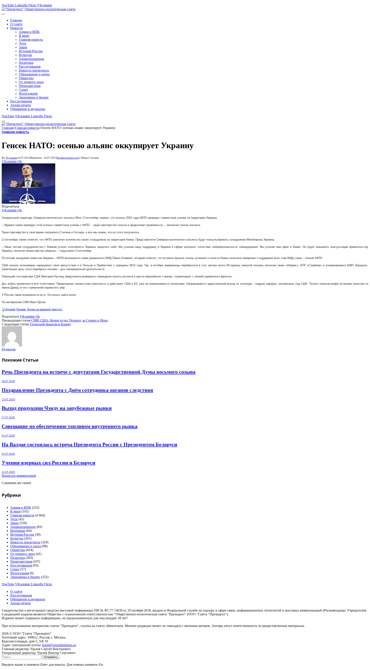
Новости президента (34, 70)
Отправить (51, 657)
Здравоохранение (31, 59)
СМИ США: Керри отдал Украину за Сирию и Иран (69, 320)
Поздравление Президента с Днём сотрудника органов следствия (77, 390)
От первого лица (31, 82)
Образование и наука (34, 74)
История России (31, 51)
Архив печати (20, 105)
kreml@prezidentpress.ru (59, 645)
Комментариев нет (68, 157)
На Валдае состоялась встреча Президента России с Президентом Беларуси (89, 444)
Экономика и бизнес (34, 97)
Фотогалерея (28, 93)
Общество (26, 78)
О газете (16, 24)
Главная (16, 20)
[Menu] (3, 14)
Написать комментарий (19, 475)
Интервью (17, 530)
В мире (24, 35)
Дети (22, 43)
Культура (25, 55)
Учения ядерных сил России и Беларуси (48, 462)
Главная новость (31, 39)
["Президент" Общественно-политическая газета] (39, 9)
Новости (16, 28)
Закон (23, 47)
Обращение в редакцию (27, 109)
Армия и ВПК (29, 32)
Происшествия (29, 86)
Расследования (29, 66)
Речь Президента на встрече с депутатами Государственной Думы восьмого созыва (98, 372)
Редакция (11, 157)
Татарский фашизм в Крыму (50, 324)
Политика (26, 62)
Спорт (23, 89)
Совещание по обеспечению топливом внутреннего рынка (69, 426)
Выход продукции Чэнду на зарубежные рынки (57, 408)
